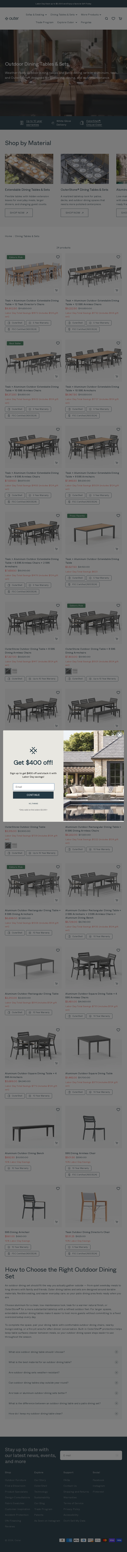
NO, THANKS (33, 803)
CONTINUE (33, 795)
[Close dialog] (119, 735)
